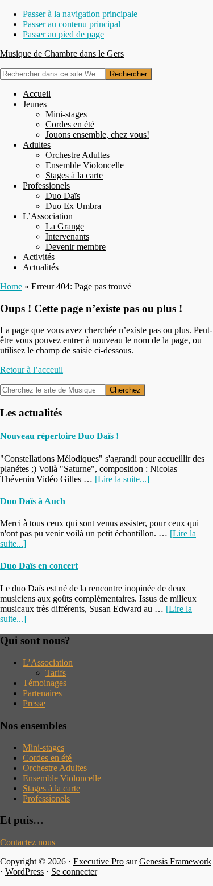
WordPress (24, 871)
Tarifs (55, 673)
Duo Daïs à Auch (32, 501)
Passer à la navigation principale (80, 14)
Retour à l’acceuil (31, 369)
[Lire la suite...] (122, 479)
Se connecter (74, 871)
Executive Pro (98, 861)
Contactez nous (27, 842)
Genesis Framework (175, 861)
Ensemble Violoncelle (62, 778)
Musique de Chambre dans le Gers (62, 53)
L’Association (48, 662)
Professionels (46, 798)
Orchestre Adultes (55, 768)
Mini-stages (43, 747)
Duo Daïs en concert (39, 565)
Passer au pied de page (63, 34)
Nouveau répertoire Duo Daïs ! (59, 436)
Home (11, 286)
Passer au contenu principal (71, 24)
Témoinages (44, 683)
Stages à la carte (51, 788)
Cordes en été (47, 758)
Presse (34, 703)
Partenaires (42, 693)
